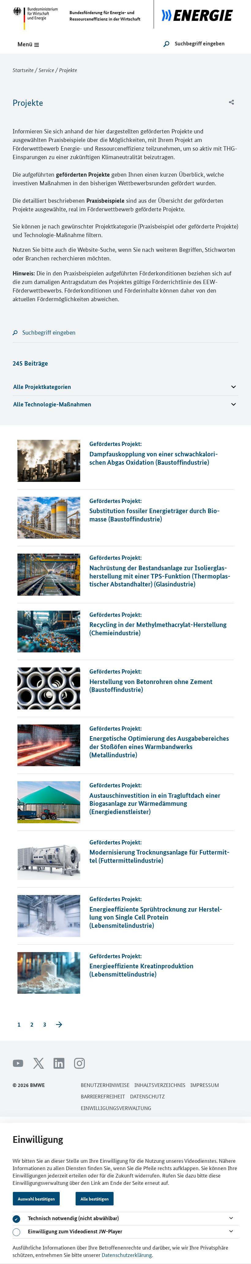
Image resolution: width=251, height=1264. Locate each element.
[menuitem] (231, 102)
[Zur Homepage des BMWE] (38, 15)
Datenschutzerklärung (127, 1254)
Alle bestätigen (95, 1199)
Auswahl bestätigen (36, 1199)
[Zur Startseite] (196, 14)
